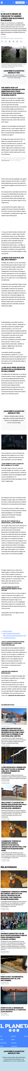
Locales (3, 765)
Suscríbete (21, 2)
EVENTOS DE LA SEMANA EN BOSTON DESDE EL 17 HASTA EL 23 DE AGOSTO (13, 1010)
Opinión (13, 1039)
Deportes (13, 1036)
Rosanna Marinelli (5, 745)
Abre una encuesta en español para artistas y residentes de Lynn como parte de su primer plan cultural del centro (12, 732)
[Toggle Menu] (26, 2)
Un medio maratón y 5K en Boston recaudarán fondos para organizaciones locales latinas (14, 936)
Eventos (3, 11)
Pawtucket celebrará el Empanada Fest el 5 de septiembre (12, 978)
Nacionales (13, 1042)
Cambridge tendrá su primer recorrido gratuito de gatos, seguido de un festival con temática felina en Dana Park (13, 846)
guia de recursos (5, 726)
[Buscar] (13, 2)
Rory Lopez (3, 36)
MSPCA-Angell (7, 631)
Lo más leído (14, 1046)
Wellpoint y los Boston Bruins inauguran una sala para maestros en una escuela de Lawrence (13, 805)
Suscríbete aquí (5, 160)
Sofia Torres (4, 1013)
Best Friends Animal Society (11, 633)
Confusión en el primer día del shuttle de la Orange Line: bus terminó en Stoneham (13, 770)
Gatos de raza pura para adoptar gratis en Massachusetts (14, 637)
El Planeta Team (5, 781)
